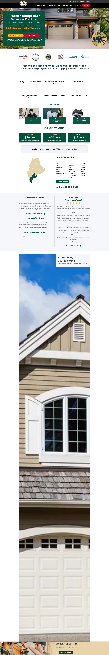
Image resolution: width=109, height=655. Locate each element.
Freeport (83, 171)
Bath (82, 177)
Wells (58, 169)
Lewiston (71, 163)
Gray (58, 171)
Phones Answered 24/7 (79, 95)
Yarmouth (71, 169)
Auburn (59, 162)
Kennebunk (71, 162)
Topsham (83, 175)
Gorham (59, 176)
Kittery (58, 163)
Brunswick (83, 173)
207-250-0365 (77, 5)
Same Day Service (79, 82)
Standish (83, 163)
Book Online (71, 149)
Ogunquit (59, 167)
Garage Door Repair (41, 5)
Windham (83, 167)
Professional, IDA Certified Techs (54, 82)
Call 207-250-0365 (16, 36)
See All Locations (63, 181)
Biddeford (71, 165)
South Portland (84, 162)
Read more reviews (72, 246)
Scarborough (72, 171)
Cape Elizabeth (72, 173)
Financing (88, 1)
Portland (71, 177)
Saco (70, 167)
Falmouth (83, 169)
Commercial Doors (67, 5)
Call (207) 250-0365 (66, 652)
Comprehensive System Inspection (30, 96)
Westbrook (83, 165)
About (70, 1)
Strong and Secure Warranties (30, 82)
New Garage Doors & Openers (54, 5)
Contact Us (75, 1)
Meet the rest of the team (34, 214)
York (58, 165)
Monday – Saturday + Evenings (54, 95)
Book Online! (32, 36)
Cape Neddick (72, 175)
